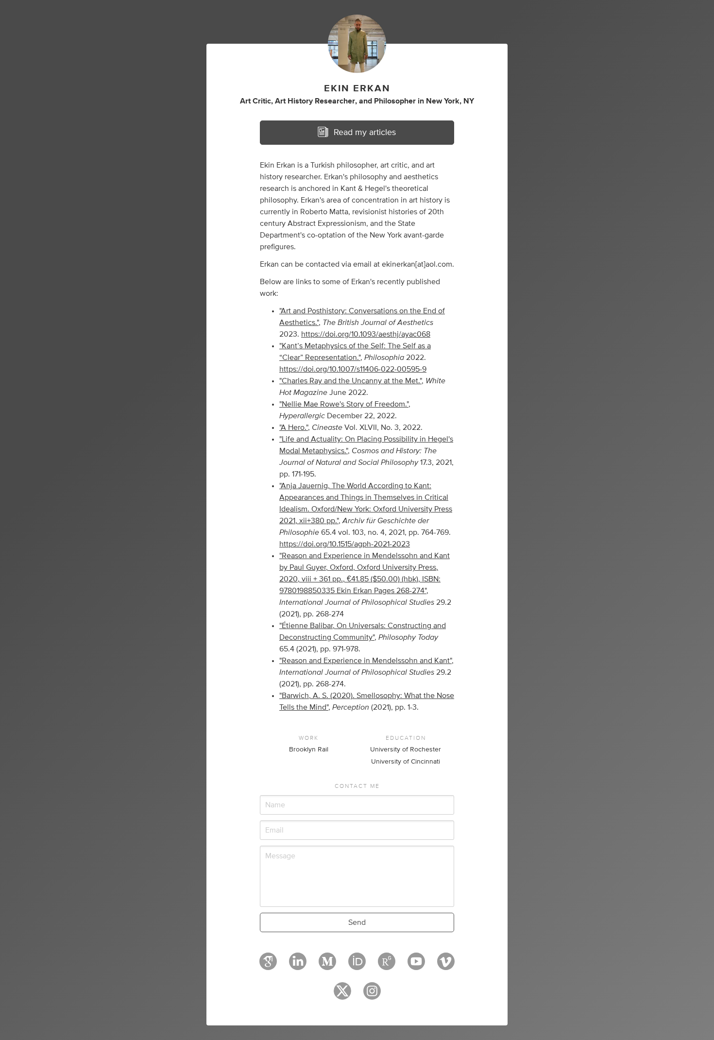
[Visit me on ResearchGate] (386, 965)
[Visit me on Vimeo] (446, 965)
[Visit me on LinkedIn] (297, 965)
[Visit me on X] (342, 995)
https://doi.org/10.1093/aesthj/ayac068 (365, 334)
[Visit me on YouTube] (416, 965)
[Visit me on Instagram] (372, 995)
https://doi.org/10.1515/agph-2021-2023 (344, 544)
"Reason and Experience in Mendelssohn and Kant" (365, 661)
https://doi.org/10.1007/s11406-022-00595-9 (352, 369)
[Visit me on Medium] (327, 965)
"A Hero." (293, 427)
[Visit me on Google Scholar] (268, 965)
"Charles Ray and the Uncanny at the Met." (350, 381)
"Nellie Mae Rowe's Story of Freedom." (343, 404)
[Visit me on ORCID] (357, 965)
